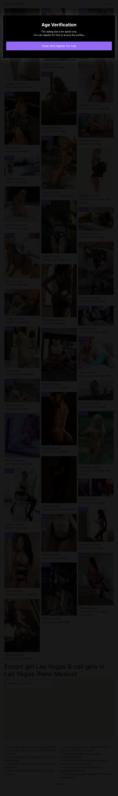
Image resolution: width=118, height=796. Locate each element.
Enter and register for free (59, 46)
